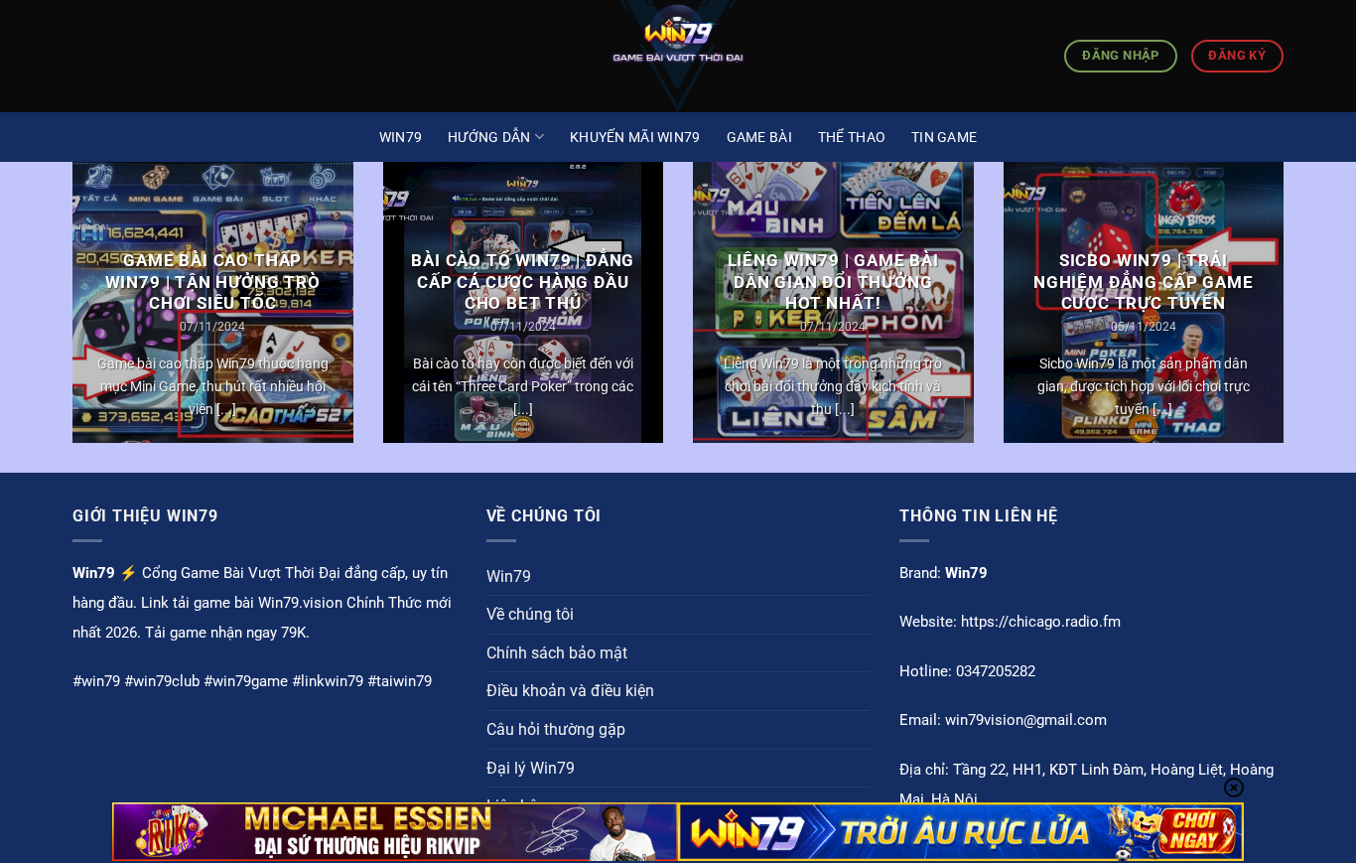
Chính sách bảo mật (556, 653)
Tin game (944, 137)
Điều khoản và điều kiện (570, 690)
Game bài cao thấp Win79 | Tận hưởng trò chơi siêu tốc (213, 282)
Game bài (759, 137)
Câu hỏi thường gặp (555, 729)
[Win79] (678, 56)
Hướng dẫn (489, 137)
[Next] (1287, 315)
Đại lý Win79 (530, 768)
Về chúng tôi (530, 614)
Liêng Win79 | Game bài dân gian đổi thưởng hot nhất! (833, 282)
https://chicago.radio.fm (1041, 622)
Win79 (400, 137)
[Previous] (68, 315)
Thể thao (851, 137)
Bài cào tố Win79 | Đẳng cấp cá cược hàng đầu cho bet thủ (522, 282)
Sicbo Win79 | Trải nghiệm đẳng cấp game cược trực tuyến (1143, 282)
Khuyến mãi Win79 (635, 137)
